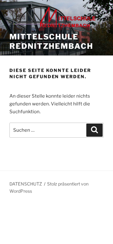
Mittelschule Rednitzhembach (51, 41)
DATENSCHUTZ (25, 183)
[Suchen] (94, 130)
